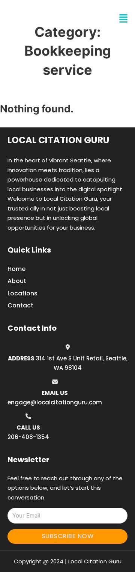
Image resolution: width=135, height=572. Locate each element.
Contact (20, 305)
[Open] (123, 18)
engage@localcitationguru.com (55, 402)
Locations (23, 293)
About (17, 281)
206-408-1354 (28, 437)
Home (17, 269)
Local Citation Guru (59, 140)
